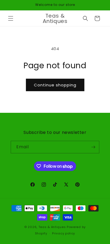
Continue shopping (55, 85)
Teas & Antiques (52, 227)
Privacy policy (63, 233)
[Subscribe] (93, 147)
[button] (11, 18)
